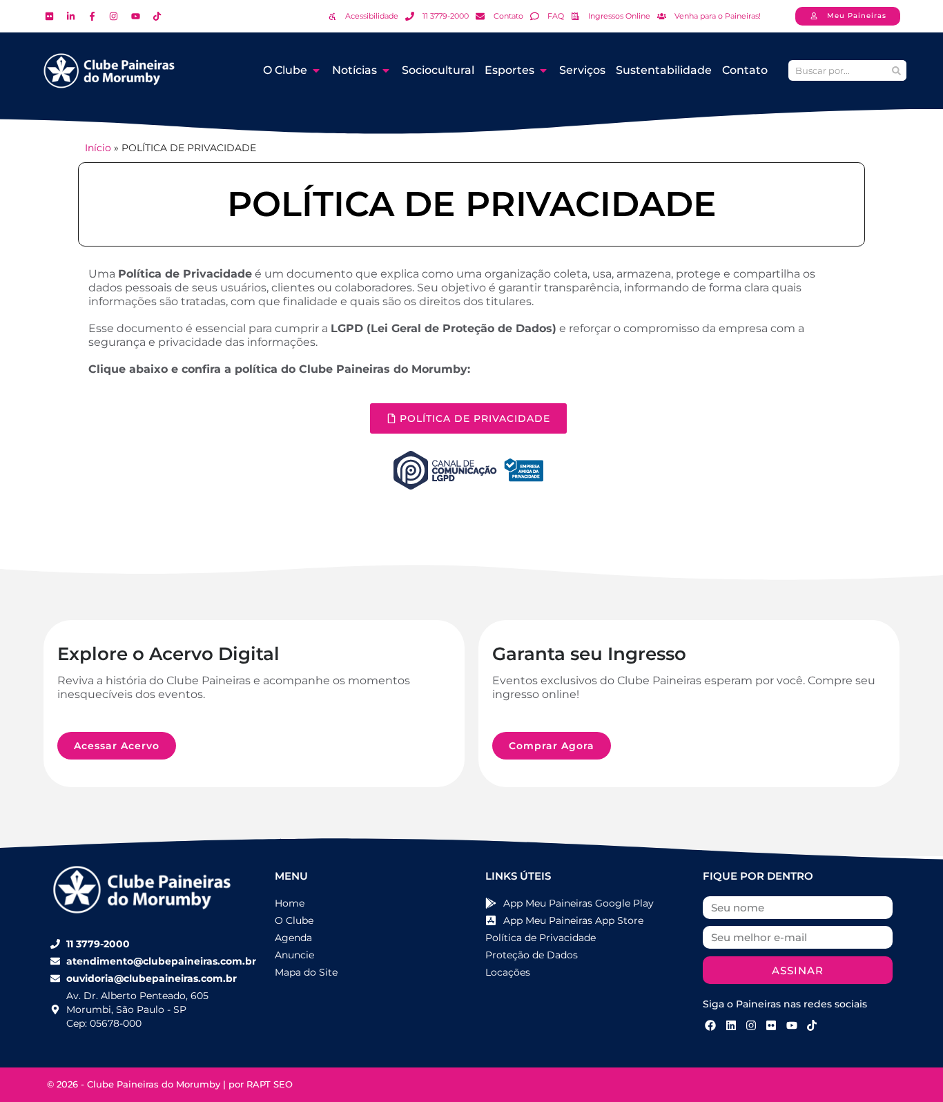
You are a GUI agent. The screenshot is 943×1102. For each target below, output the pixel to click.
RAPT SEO (269, 1084)
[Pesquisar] (896, 70)
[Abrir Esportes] (543, 70)
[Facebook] (710, 1024)
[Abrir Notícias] (385, 70)
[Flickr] (771, 1024)
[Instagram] (751, 1024)
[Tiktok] (811, 1024)
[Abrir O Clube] (316, 70)
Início (98, 148)
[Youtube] (791, 1024)
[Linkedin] (730, 1024)
